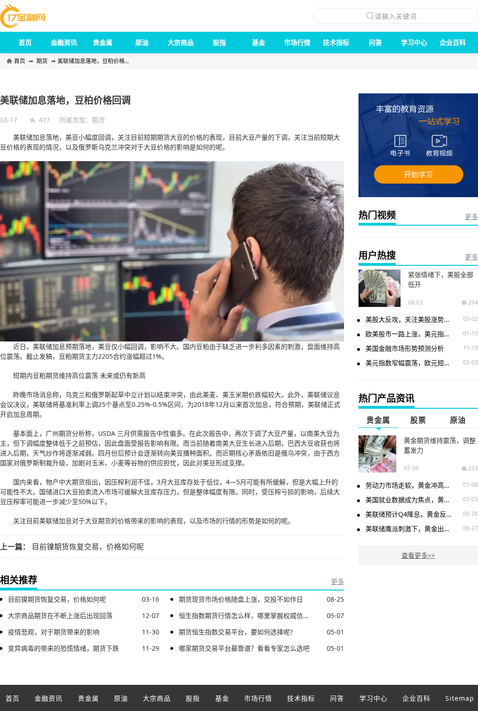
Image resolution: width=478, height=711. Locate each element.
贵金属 (102, 42)
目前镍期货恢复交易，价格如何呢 (88, 546)
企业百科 (453, 42)
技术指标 (336, 42)
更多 (337, 581)
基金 (258, 42)
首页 (25, 42)
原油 (141, 42)
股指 (219, 42)
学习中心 (414, 42)
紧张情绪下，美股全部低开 (440, 279)
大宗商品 (181, 42)
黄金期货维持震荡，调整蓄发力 (440, 445)
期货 (42, 61)
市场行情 (297, 42)
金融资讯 (64, 42)
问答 (375, 42)
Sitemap (459, 698)
